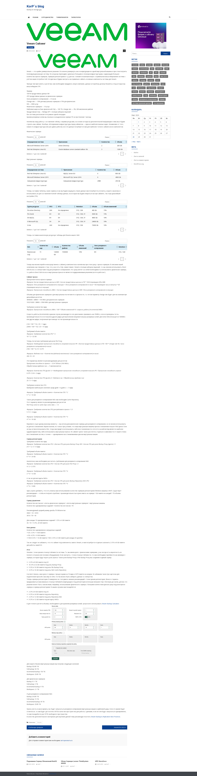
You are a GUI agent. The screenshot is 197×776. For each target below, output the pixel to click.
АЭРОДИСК (160, 92)
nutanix (150, 80)
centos (135, 69)
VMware (150, 92)
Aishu (142, 65)
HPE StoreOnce (101, 761)
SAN (162, 84)
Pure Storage (137, 84)
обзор (135, 99)
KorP (39, 51)
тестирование (159, 103)
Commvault (144, 69)
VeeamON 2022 (119, 727)
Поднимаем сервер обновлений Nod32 (42, 761)
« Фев (133, 142)
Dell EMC (159, 69)
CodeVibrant (52, 774)
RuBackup (155, 84)
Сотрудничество (47, 17)
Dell (152, 69)
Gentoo (135, 72)
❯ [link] (125, 154)
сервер (162, 99)
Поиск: (107, 137)
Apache (157, 65)
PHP (157, 80)
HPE (156, 72)
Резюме (35, 17)
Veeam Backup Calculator (110, 604)
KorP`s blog (35, 6)
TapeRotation (76, 17)
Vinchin (142, 92)
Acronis (135, 65)
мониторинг (163, 95)
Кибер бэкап (137, 95)
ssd (134, 88)
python (146, 84)
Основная (30, 47)
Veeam (39, 722)
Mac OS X (164, 76)
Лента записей (139, 156)
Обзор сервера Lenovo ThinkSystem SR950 (74, 762)
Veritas (135, 92)
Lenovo (149, 76)
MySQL (135, 80)
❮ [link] (118, 154)
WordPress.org (139, 164)
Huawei (162, 72)
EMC (166, 69)
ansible (149, 65)
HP (151, 72)
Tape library (151, 88)
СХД (145, 95)
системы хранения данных (142, 103)
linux (156, 76)
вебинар (153, 95)
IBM (134, 76)
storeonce (141, 88)
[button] (57, 142)
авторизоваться (66, 740)
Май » (139, 142)
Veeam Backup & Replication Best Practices (105, 717)
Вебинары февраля (36, 727)
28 (133, 137)
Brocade (165, 65)
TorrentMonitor (62, 17)
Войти (136, 152)
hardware (144, 72)
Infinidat (141, 76)
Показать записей (36, 137)
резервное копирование (148, 99)
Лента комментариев (141, 160)
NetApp (142, 80)
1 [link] (122, 154)
